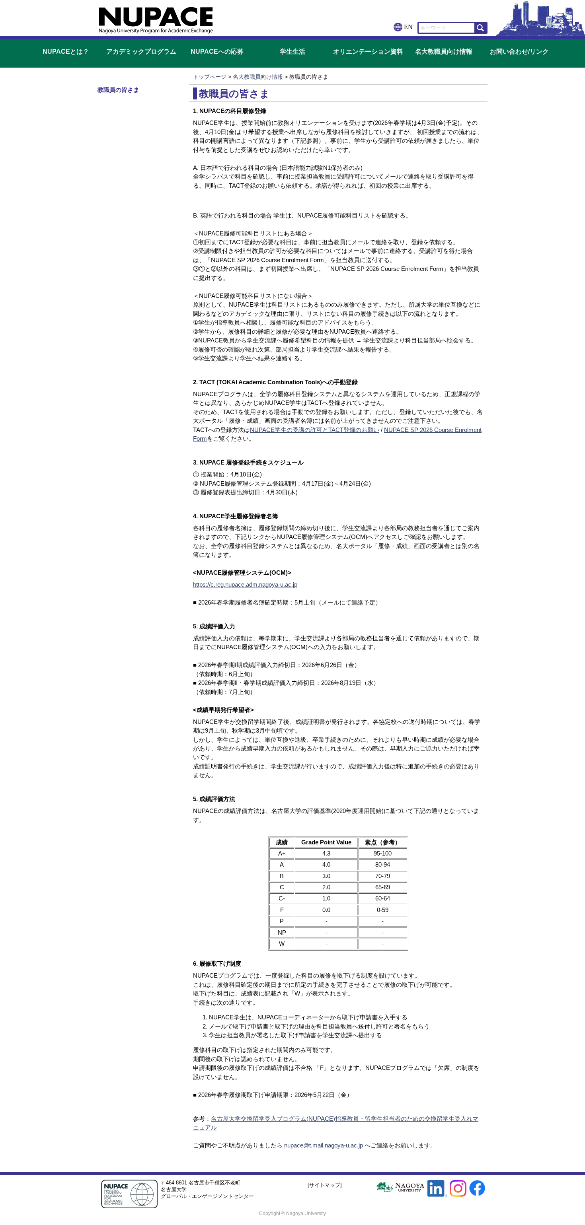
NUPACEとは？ (66, 51)
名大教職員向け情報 (443, 51)
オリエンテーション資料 (368, 51)
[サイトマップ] (325, 1185)
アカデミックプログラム (141, 51)
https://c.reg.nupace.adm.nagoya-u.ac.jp (245, 584)
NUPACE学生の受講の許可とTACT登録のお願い (314, 429)
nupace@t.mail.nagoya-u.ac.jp (323, 1145)
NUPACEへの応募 (217, 51)
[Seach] (480, 28)
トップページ (209, 77)
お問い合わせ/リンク (519, 51)
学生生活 (292, 51)
